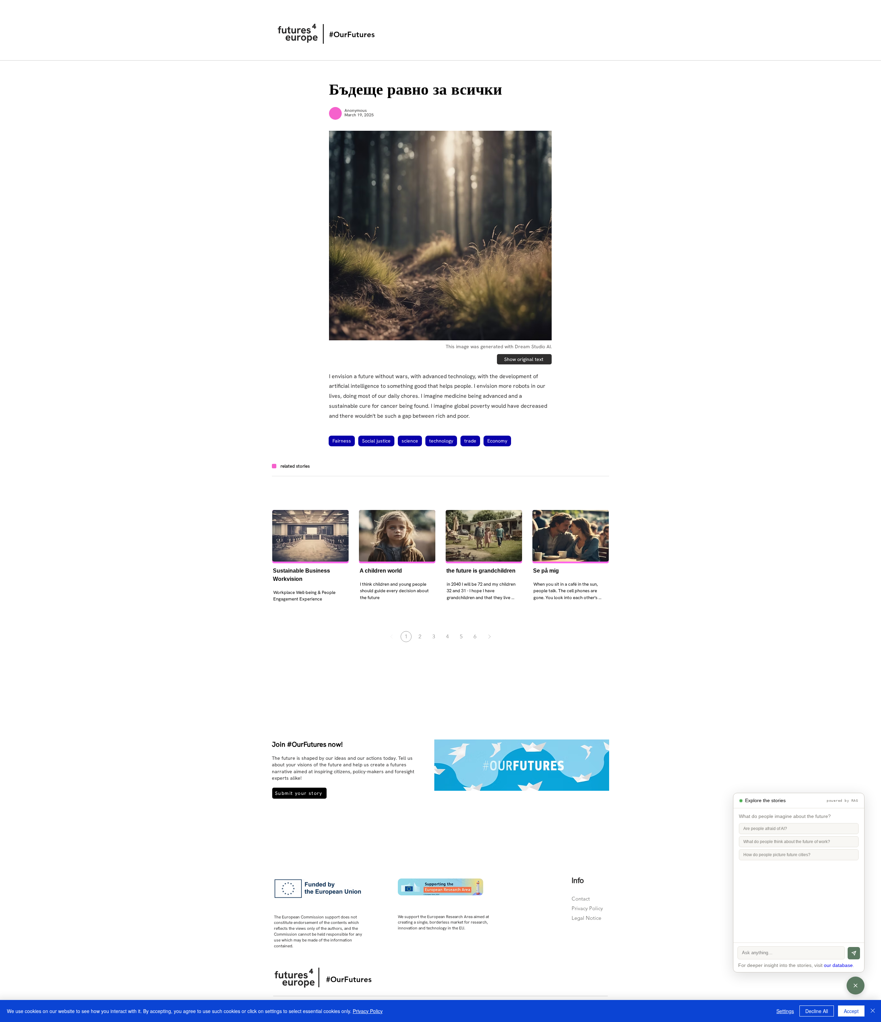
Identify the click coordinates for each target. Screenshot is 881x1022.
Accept (851, 1011)
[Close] (873, 1010)
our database (838, 965)
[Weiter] (489, 636)
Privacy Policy (587, 908)
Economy (497, 441)
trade (470, 441)
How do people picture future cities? (776, 854)
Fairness (341, 441)
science (410, 441)
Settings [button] (785, 1011)
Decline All (816, 1011)
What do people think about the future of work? (786, 841)
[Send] (854, 953)
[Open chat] (855, 985)
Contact (581, 898)
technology (441, 441)
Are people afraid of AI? (765, 828)
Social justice (376, 441)
